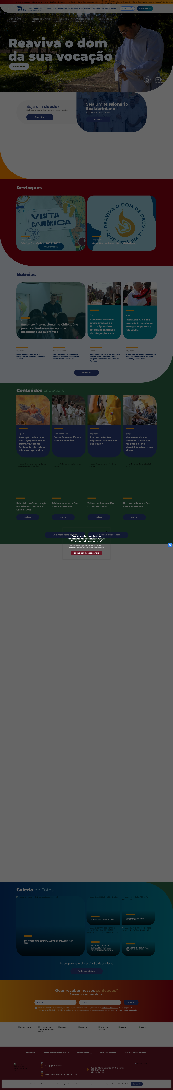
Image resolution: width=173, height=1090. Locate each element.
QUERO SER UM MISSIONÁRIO (86, 553)
